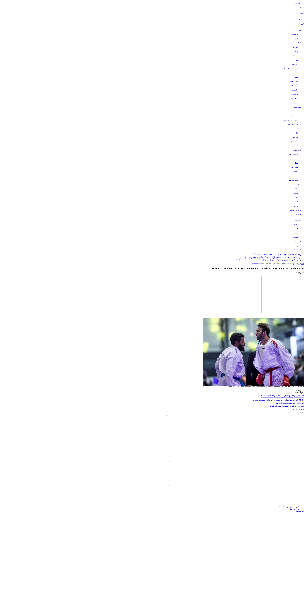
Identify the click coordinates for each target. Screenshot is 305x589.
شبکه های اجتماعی (293, 154)
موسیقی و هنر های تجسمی (291, 120)
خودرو (296, 60)
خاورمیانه (295, 137)
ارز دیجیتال (295, 55)
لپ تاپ (296, 163)
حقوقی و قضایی (294, 98)
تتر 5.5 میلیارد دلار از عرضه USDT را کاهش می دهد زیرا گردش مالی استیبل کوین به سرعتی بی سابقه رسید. (272, 257)
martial (257, 263)
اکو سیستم (298, 214)
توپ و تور (295, 193)
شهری (296, 77)
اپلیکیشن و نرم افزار (292, 158)
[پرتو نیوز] (301, 13)
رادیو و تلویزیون (294, 111)
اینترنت (296, 175)
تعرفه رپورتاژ (294, 38)
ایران (296, 133)
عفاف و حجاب (294, 103)
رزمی (296, 197)
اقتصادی (299, 42)
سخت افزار (295, 171)
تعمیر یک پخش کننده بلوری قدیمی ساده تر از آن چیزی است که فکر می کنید (281, 260)
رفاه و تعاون (294, 90)
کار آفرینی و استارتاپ (295, 210)
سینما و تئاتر (295, 115)
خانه (300, 30)
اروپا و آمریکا (294, 141)
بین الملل (298, 128)
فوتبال (296, 188)
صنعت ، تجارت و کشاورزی (291, 68)
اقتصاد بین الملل (294, 145)
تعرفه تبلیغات (294, 34)
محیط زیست (294, 94)
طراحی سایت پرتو (276, 506)
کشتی (296, 201)
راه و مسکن (295, 64)
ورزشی (299, 184)
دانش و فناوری (297, 150)
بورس (296, 51)
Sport (253, 263)
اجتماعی (299, 73)
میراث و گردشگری (293, 124)
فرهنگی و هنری (297, 107)
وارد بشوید (290, 412)
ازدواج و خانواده (294, 85)
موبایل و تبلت (294, 167)
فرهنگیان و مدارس (293, 81)
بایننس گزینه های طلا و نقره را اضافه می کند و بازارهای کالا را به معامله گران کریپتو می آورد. (276, 254)
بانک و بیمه (295, 47)
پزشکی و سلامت (293, 180)
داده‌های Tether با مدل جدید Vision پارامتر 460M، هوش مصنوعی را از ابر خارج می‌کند (279, 255)
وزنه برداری (295, 206)
